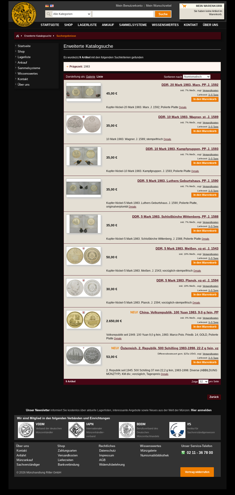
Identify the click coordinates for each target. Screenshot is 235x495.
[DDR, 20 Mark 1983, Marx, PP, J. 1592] (83, 92)
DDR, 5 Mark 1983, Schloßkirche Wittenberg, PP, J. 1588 (175, 216)
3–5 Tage (213, 94)
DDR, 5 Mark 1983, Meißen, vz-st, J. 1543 (187, 248)
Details (183, 107)
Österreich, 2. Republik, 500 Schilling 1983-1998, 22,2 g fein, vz (169, 348)
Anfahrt (21, 455)
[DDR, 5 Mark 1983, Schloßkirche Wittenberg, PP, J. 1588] (83, 223)
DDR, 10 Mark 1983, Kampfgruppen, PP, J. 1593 (182, 149)
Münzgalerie (148, 450)
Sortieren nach (173, 77)
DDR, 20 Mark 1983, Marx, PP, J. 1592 (190, 85)
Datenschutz (107, 450)
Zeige (195, 381)
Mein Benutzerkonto (129, 5)
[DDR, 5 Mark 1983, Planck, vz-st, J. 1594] (83, 287)
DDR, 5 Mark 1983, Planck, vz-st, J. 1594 (187, 280)
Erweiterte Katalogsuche (37, 35)
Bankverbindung (68, 464)
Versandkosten (210, 90)
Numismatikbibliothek (154, 455)
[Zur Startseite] (17, 35)
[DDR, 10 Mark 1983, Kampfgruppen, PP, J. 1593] (83, 156)
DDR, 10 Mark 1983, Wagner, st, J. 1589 (188, 117)
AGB (102, 460)
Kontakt (22, 450)
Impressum (106, 455)
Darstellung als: (75, 76)
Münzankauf (25, 460)
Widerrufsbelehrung (112, 464)
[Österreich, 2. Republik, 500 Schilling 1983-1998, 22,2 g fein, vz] (83, 355)
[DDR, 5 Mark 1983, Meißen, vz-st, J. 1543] (83, 255)
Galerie (90, 76)
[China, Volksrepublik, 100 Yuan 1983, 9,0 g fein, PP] (83, 319)
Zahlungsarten (67, 450)
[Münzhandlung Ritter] (23, 14)
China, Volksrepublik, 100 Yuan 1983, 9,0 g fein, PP (179, 312)
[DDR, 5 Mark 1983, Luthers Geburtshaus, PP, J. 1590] (83, 188)
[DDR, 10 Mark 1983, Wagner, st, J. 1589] (83, 124)
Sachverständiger (28, 464)
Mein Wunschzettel (158, 5)
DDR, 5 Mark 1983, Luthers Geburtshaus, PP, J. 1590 (177, 181)
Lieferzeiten (65, 460)
